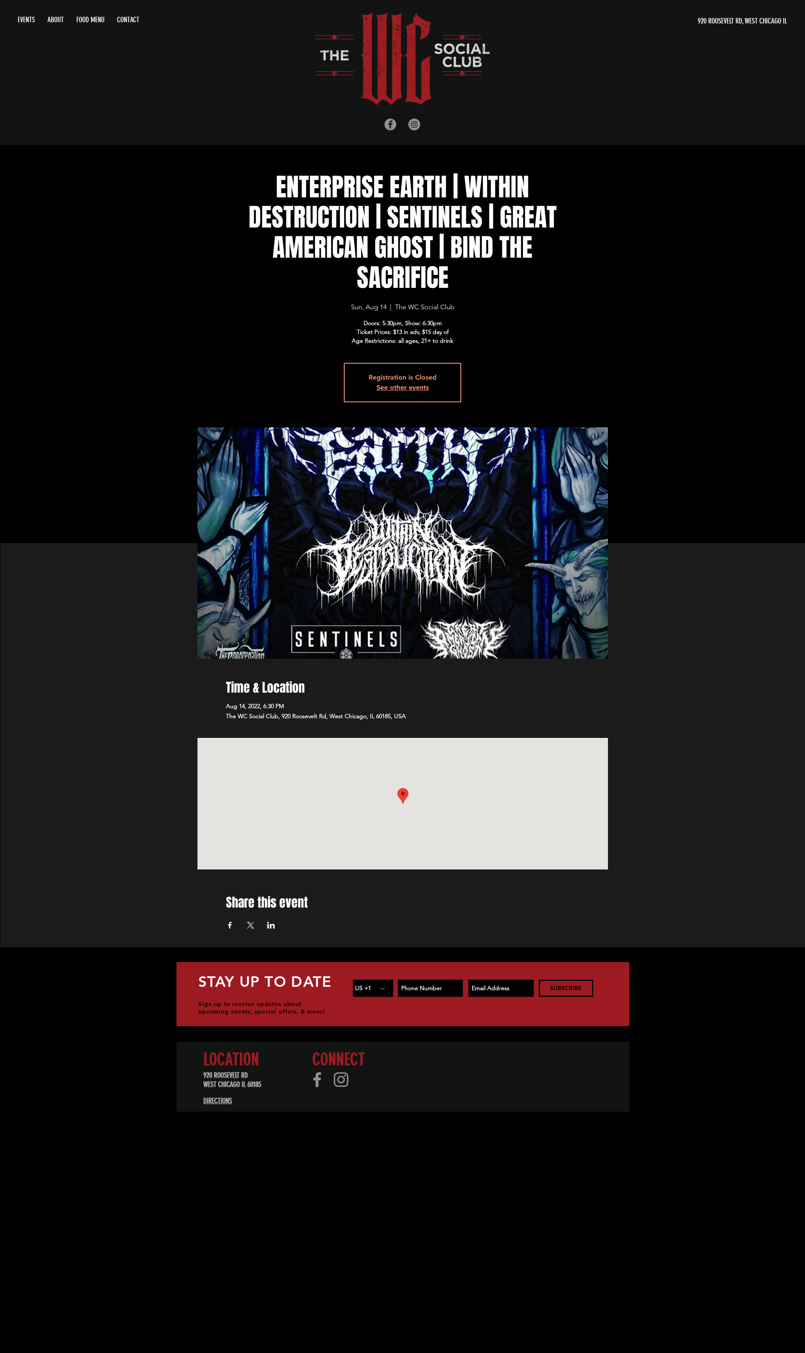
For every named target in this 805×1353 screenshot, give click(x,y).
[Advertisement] (251, 1176)
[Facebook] (317, 1079)
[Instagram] (341, 1079)
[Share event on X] (250, 925)
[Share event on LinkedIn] (271, 925)
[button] (55, 19)
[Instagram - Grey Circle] (414, 124)
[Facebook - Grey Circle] (390, 124)
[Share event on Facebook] (230, 925)
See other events (403, 387)
